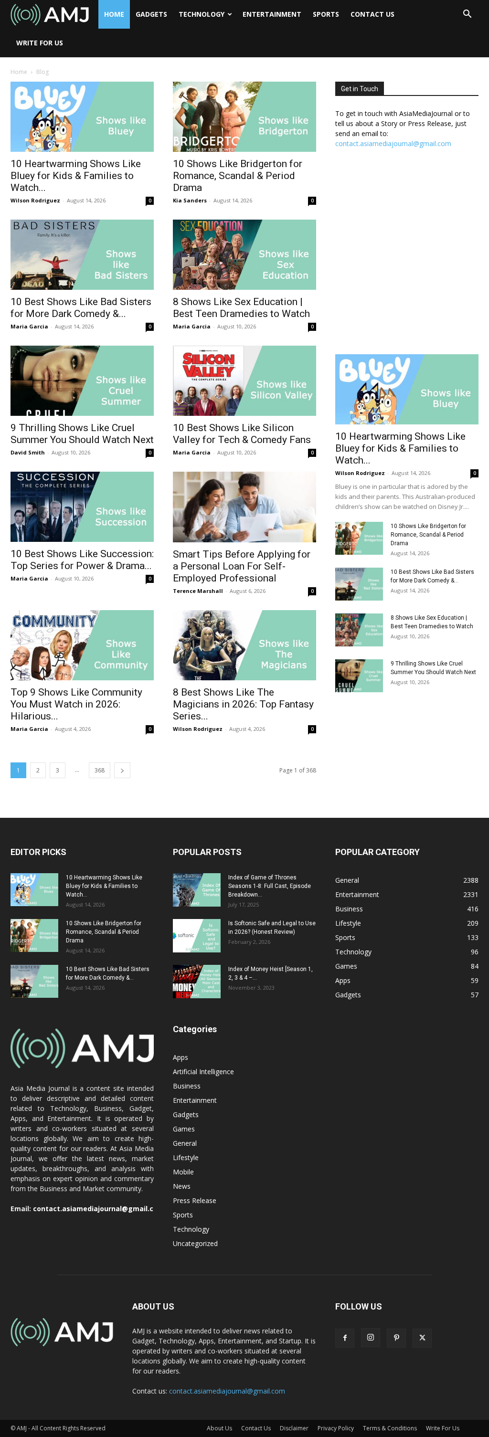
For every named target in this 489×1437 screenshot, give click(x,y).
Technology (201, 14)
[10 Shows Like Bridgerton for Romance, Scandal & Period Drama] (244, 117)
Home (114, 14)
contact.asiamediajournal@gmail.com (393, 143)
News (182, 1186)
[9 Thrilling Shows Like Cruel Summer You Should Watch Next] (82, 381)
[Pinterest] (396, 1338)
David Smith (28, 452)
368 (100, 770)
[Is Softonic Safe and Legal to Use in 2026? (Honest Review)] (197, 935)
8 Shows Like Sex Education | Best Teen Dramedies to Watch (241, 307)
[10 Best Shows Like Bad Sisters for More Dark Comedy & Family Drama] (82, 255)
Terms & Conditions (390, 1428)
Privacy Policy (336, 1428)
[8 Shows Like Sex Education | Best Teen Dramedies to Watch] (244, 255)
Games (184, 1128)
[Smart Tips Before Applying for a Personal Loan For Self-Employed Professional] (244, 507)
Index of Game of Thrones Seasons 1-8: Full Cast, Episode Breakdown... (269, 886)
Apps (180, 1057)
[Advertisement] (406, 256)
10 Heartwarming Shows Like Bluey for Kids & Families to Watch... (76, 175)
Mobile (183, 1171)
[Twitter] (422, 1338)
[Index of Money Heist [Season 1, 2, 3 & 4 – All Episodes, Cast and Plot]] (197, 981)
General (185, 1143)
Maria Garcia (29, 326)
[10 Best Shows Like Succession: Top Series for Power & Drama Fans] (82, 507)
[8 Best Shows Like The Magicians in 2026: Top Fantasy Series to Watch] (244, 645)
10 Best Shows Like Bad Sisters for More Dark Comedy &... (81, 307)
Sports (326, 14)
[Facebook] (344, 1338)
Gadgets (151, 14)
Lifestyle (186, 1157)
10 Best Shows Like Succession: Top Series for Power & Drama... (82, 559)
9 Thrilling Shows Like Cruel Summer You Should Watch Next (82, 433)
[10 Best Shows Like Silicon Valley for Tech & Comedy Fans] (244, 381)
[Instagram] (370, 1337)
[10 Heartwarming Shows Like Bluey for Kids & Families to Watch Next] (82, 117)
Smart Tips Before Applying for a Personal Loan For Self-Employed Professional (241, 566)
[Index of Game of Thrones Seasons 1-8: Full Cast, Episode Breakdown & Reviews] (197, 890)
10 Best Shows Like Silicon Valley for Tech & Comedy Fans (242, 433)
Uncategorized (195, 1243)
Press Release (194, 1200)
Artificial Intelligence (203, 1071)
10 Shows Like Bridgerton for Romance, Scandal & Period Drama (237, 175)
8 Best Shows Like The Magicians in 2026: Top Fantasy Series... (243, 704)
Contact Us (372, 14)
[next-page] (122, 770)
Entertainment (272, 14)
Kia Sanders (190, 200)
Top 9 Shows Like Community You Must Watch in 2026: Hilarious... (76, 704)
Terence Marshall (198, 590)
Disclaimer (294, 1428)
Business (187, 1085)
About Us (219, 1428)
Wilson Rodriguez (35, 200)
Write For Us (39, 42)
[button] (467, 15)
